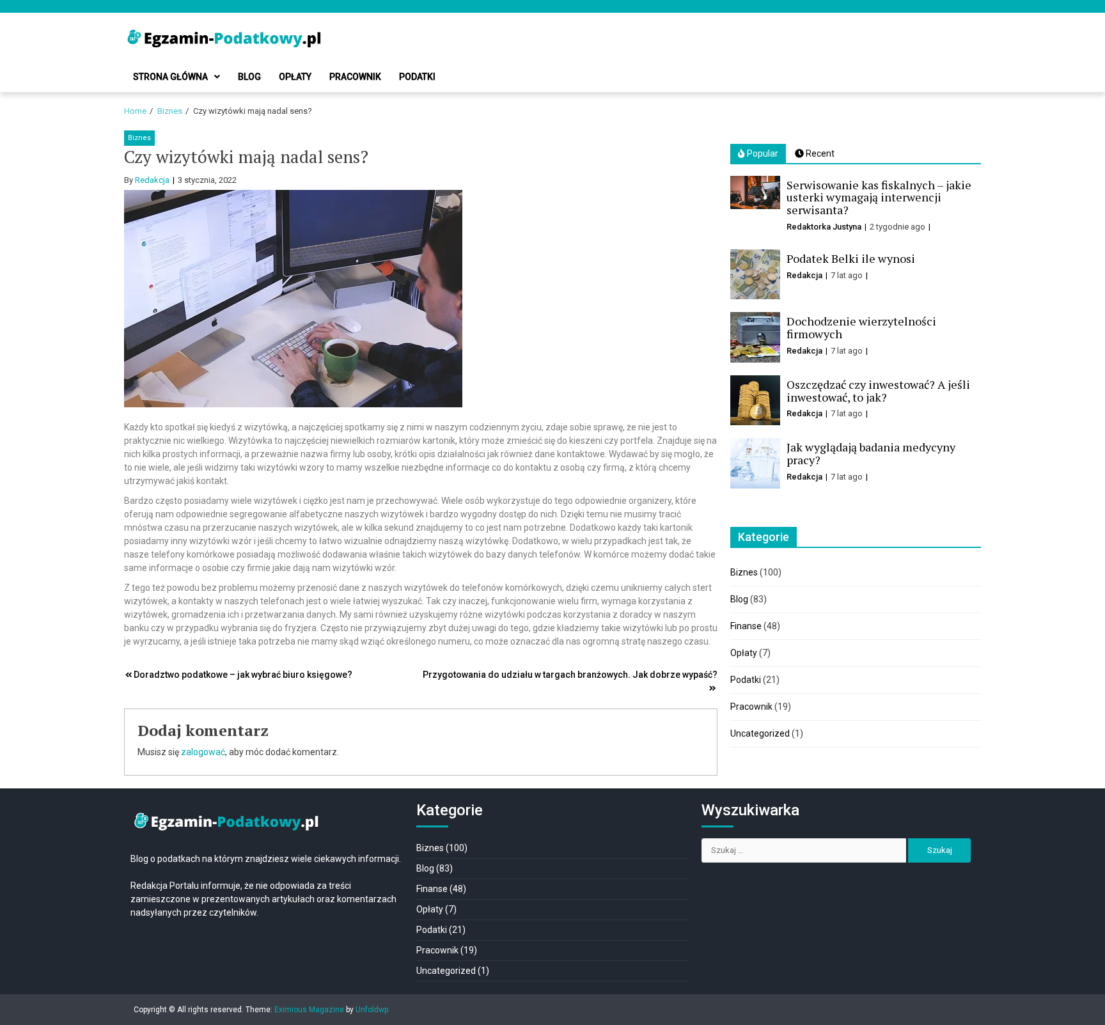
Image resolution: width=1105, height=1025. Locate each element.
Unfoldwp (372, 1009)
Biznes (139, 138)
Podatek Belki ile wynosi (851, 258)
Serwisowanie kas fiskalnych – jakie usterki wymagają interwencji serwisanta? (879, 197)
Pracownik (355, 77)
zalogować (203, 752)
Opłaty (295, 77)
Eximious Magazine (309, 1009)
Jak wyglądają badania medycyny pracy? (871, 453)
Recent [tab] (819, 153)
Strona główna (170, 77)
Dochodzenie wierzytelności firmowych (861, 327)
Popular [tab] (761, 153)
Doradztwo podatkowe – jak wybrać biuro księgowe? (244, 674)
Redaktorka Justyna (824, 226)
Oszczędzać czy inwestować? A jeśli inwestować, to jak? (878, 391)
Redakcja (152, 180)
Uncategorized (760, 733)
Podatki (417, 77)
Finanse (746, 626)
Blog (249, 77)
